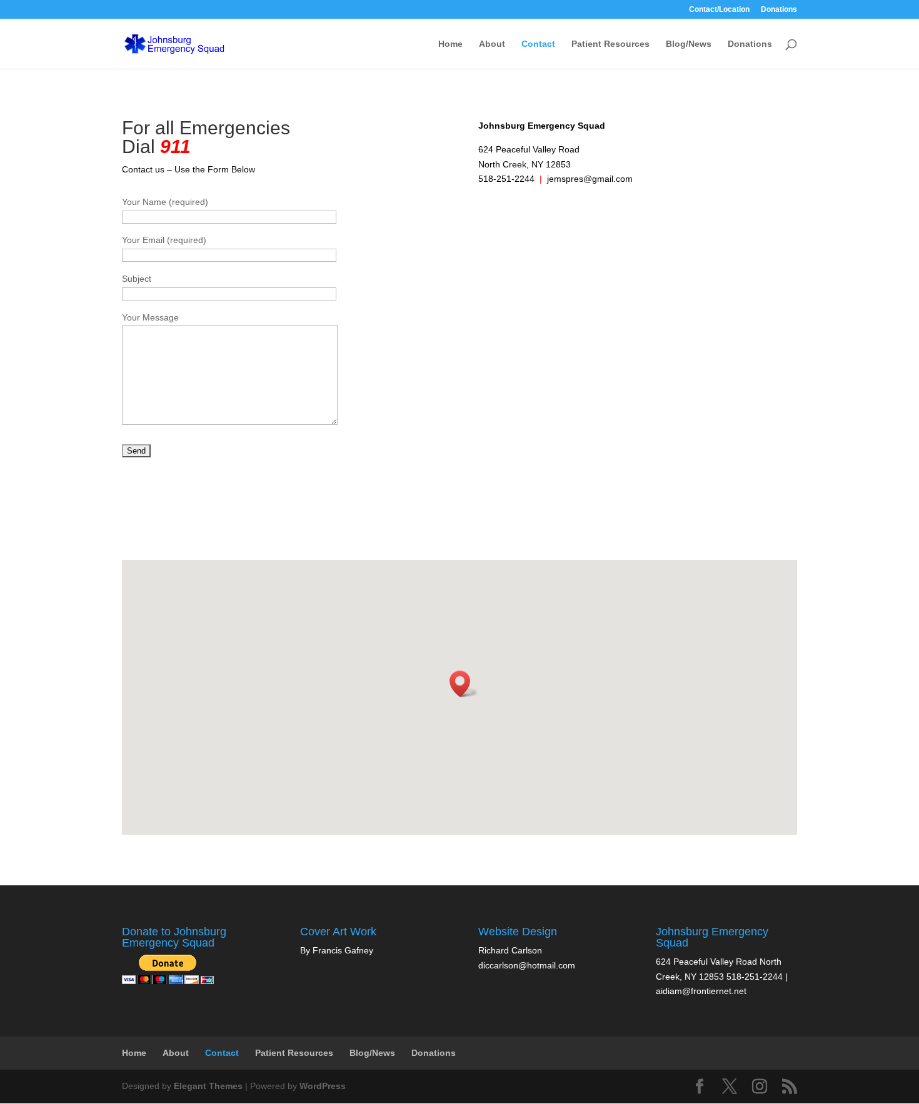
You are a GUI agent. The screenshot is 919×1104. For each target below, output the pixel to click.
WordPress (322, 1086)
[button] (463, 683)
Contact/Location (719, 10)
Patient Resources (610, 44)
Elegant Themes (208, 1086)
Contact (538, 44)
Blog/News (688, 44)
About (492, 44)
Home (450, 44)
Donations (779, 10)
